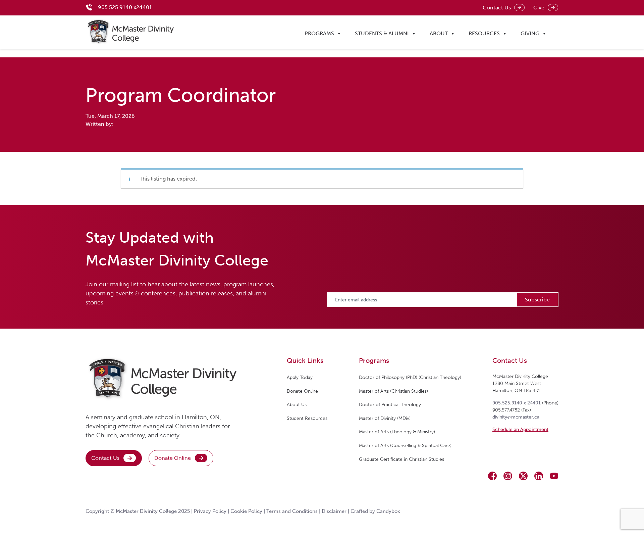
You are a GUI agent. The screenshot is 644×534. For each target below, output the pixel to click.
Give (538, 7)
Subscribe (537, 299)
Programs (319, 33)
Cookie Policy (246, 511)
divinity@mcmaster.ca (515, 417)
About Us (297, 404)
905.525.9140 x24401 (125, 7)
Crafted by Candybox (375, 511)
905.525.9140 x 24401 (516, 403)
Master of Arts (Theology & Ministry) (397, 432)
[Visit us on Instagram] (507, 476)
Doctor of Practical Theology (390, 404)
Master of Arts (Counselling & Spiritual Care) (405, 445)
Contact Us (497, 7)
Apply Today (300, 377)
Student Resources (307, 418)
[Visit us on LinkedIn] (538, 476)
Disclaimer (334, 511)
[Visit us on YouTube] (554, 476)
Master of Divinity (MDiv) (385, 418)
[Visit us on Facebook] (492, 476)
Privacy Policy (210, 511)
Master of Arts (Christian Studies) (393, 391)
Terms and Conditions (292, 511)
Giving (530, 33)
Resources (484, 33)
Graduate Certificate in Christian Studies (401, 459)
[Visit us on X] (523, 476)
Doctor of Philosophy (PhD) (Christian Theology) (410, 377)
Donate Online (172, 458)
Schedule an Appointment (520, 429)
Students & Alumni (382, 33)
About (439, 33)
